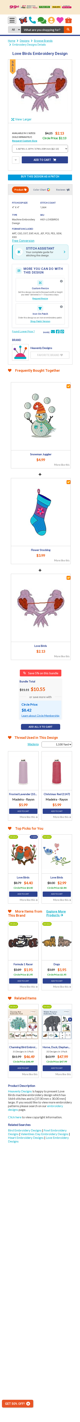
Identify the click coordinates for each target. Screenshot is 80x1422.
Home (11, 40)
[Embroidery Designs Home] (23, 20)
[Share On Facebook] (57, 332)
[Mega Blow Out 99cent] (40, 7)
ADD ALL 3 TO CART (40, 726)
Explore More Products (56, 913)
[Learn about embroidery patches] (61, 307)
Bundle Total (27, 681)
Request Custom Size (24, 140)
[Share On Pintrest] (62, 332)
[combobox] (42, 29)
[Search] (68, 29)
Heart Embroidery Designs (26, 1137)
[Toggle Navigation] (12, 20)
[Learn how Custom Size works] (61, 281)
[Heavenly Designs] (20, 352)
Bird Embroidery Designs (25, 1130)
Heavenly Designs (20, 1091)
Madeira (33, 744)
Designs (25, 40)
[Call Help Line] (32, 20)
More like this (62, 464)
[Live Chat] (42, 20)
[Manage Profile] (51, 20)
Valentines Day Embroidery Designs (45, 1134)
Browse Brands (43, 40)
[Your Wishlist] (60, 20)
